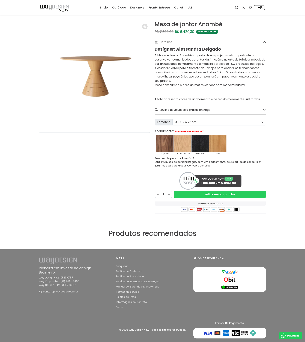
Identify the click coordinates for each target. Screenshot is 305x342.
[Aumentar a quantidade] (169, 194)
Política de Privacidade (130, 276)
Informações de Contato (131, 302)
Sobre (119, 307)
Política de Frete (126, 297)
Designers (137, 7)
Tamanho (163, 122)
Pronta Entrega (159, 7)
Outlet (178, 7)
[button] (236, 7)
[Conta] (243, 7)
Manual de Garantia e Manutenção (137, 286)
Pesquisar (122, 266)
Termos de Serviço (127, 292)
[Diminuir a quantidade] (158, 194)
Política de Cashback (129, 271)
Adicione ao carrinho (220, 194)
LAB (189, 7)
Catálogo (119, 7)
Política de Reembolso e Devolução (138, 281)
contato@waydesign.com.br (60, 291)
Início (104, 7)
